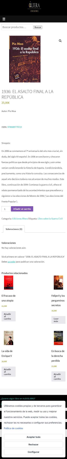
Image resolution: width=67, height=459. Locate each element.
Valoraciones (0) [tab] (14, 229)
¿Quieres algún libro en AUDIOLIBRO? (18, 398)
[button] (60, 41)
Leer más (56, 319)
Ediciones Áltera (20, 218)
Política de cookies (13, 428)
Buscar (38, 27)
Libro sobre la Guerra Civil (50, 218)
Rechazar (33, 444)
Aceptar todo (34, 437)
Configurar (33, 452)
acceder (11, 261)
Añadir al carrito (22, 209)
